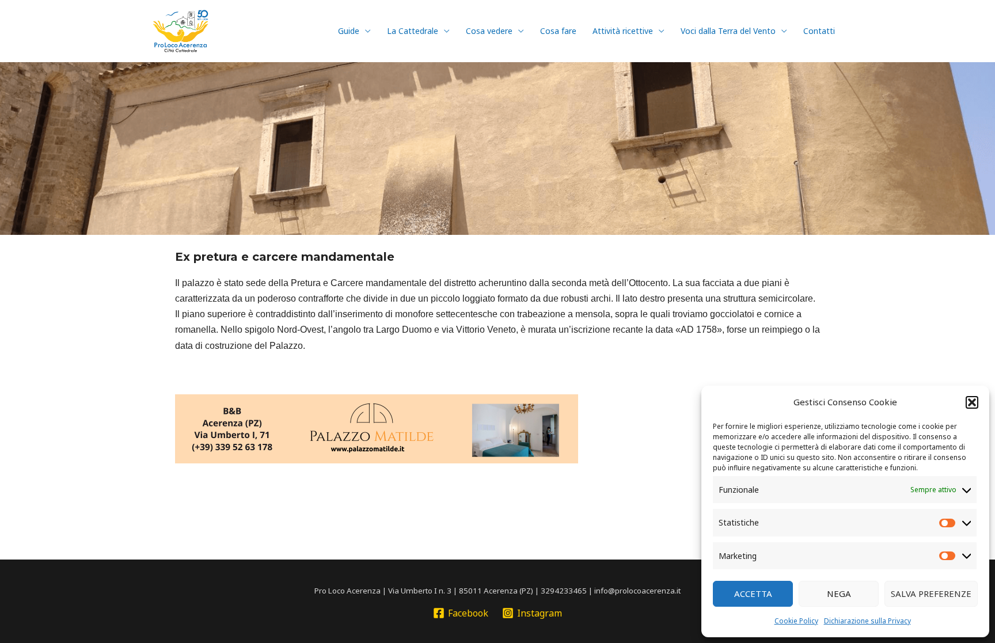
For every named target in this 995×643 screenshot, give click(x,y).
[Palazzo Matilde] (376, 427)
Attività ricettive (623, 30)
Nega (839, 593)
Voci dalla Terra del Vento (728, 30)
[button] (972, 402)
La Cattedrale (412, 30)
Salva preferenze (931, 593)
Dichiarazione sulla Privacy (867, 621)
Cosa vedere (489, 30)
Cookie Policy (796, 621)
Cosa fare (558, 30)
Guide (348, 30)
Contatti (819, 30)
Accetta (753, 593)
